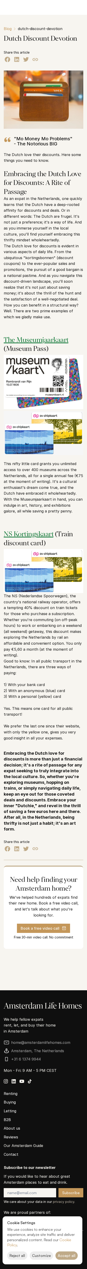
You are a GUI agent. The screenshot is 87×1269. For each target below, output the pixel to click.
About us (12, 1128)
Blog (8, 28)
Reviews (11, 1137)
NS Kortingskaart (28, 533)
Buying (10, 1102)
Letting (10, 1111)
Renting (10, 1093)
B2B (7, 1119)
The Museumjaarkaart (36, 339)
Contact (11, 1154)
